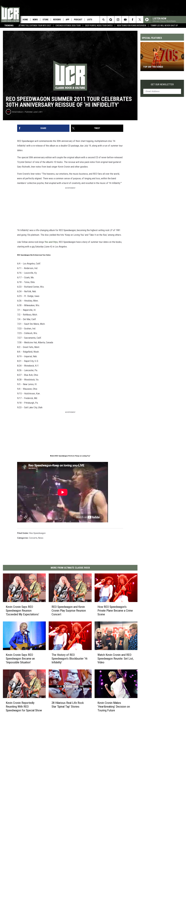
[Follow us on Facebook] (132, 19)
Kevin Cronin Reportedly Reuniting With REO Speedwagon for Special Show (24, 706)
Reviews (57, 19)
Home (25, 19)
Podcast (78, 19)
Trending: (9, 25)
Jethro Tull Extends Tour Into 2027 (34, 25)
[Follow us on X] (139, 19)
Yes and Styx (51, 241)
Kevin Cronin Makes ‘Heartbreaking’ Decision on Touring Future (114, 706)
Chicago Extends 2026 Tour (68, 25)
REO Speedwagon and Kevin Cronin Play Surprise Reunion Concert (69, 610)
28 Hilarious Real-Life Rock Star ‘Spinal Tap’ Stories (68, 704)
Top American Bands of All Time (160, 67)
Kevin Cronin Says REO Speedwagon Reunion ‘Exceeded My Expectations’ (22, 610)
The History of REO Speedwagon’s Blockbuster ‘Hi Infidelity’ (69, 658)
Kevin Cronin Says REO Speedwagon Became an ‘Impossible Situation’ (20, 658)
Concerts (33, 538)
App (67, 19)
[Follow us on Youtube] (125, 19)
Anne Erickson (17, 112)
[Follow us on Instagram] (117, 19)
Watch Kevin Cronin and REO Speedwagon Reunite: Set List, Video (116, 658)
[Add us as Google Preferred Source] (110, 19)
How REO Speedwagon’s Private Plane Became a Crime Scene (115, 610)
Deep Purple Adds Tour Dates (99, 25)
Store (45, 19)
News (35, 19)
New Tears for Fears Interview (131, 25)
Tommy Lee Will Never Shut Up (164, 25)
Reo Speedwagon (37, 533)
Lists (89, 19)
